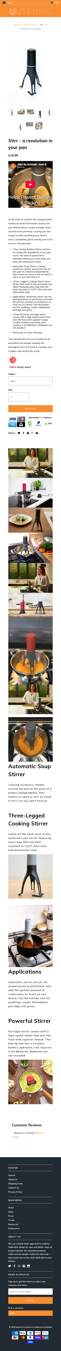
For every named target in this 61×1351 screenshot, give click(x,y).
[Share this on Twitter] (18, 433)
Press (11, 1216)
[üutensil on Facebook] (14, 1266)
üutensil (19, 1327)
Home (11, 1207)
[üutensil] (30, 11)
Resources (13, 1224)
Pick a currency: (16, 1308)
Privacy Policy (15, 1192)
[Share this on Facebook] (23, 433)
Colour (11, 374)
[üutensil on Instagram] (28, 1266)
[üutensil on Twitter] (9, 1266)
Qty (10, 389)
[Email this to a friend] (36, 433)
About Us (12, 1179)
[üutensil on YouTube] (19, 1266)
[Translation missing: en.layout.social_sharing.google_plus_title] (32, 433)
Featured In (14, 1228)
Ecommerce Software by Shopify (37, 1327)
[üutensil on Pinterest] (24, 1266)
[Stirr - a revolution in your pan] (30, 73)
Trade (11, 1220)
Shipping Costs (15, 1183)
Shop (10, 1212)
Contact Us (13, 1188)
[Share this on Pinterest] (27, 433)
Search (11, 1175)
